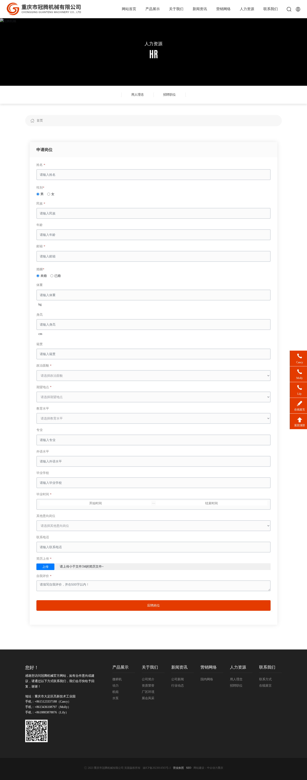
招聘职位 (169, 94)
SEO (188, 767)
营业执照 (178, 767)
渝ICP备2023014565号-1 (157, 767)
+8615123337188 (46, 701)
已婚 (57, 275)
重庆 (220, 767)
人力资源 (153, 43)
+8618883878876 (46, 712)
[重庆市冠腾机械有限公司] (44, 9)
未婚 (43, 275)
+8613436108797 (46, 707)
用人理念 (137, 94)
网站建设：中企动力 (206, 767)
